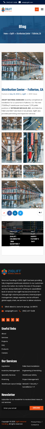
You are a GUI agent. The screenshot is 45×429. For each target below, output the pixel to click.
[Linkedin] (15, 213)
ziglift (24, 94)
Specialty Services (8, 375)
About (4, 334)
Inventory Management (11, 370)
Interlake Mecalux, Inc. (21, 108)
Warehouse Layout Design (12, 384)
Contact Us (35, 425)
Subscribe (36, 408)
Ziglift (12, 33)
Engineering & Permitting (31, 370)
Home (6, 33)
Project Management (30, 379)
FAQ (3, 345)
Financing (5, 379)
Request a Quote (37, 9)
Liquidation (6, 366)
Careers (5, 353)
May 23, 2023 (14, 94)
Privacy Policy (36, 422)
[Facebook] (9, 213)
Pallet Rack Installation (30, 366)
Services (5, 337)
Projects (5, 341)
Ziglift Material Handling (13, 100)
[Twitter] (20, 213)
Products (5, 349)
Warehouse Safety (29, 375)
